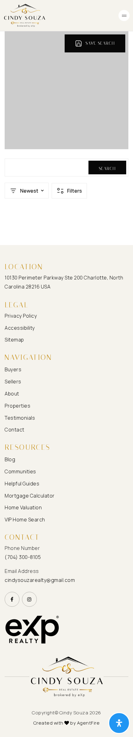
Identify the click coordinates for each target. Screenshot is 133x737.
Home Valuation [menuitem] (23, 507)
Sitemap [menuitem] (14, 339)
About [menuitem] (12, 393)
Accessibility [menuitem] (20, 327)
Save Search (100, 43)
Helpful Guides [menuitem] (22, 483)
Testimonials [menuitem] (20, 417)
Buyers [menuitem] (13, 369)
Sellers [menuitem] (13, 381)
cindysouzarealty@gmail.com (40, 580)
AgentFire (88, 723)
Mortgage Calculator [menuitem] (30, 495)
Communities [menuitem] (20, 471)
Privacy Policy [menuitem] (21, 315)
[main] (66, 138)
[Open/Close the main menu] (124, 15)
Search (107, 168)
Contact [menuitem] (14, 429)
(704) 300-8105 (23, 557)
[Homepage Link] (24, 14)
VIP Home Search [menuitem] (25, 519)
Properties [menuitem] (17, 405)
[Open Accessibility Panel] (119, 723)
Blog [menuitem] (10, 459)
